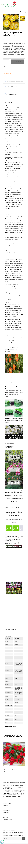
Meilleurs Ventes (6, 810)
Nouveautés (5, 808)
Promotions (5, 805)
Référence (7, 633)
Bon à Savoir (5, 817)
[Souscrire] (23, 838)
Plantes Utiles (6, 812)
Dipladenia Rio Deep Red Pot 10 (10, 770)
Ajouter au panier (17, 61)
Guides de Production (7, 815)
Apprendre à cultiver (7, 819)
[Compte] (23, 11)
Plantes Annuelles (7, 803)
